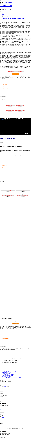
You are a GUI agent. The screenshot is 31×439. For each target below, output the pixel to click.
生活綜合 (3, 417)
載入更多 (2, 391)
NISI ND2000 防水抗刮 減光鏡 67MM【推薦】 (8, 375)
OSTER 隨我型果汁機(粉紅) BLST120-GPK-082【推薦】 (9, 371)
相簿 (2, 13)
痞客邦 (5, 386)
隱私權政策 (20, 428)
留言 (6, 386)
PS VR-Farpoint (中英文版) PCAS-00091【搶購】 (8, 374)
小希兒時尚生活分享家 (6, 6)
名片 (2, 15)
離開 (4, 437)
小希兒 (1, 382)
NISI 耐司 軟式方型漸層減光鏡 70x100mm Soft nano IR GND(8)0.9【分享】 (11, 377)
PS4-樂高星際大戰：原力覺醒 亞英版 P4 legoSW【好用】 (13, 18)
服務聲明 (23, 428)
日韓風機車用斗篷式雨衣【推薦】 (6, 378)
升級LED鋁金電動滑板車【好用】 (6, 372)
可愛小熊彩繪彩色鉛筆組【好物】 (6, 376)
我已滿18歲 (2, 437)
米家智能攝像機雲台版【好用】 (6, 373)
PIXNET (10, 428)
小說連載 (6, 388)
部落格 (3, 14)
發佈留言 (2, 396)
